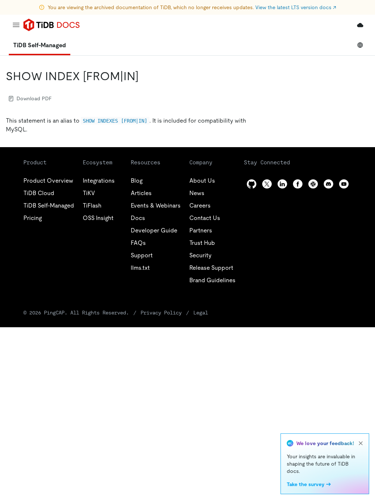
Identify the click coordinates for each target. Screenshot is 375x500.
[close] (361, 443)
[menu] (16, 25)
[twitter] (267, 183)
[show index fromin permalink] (144, 76)
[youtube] (344, 183)
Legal (200, 313)
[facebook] (297, 183)
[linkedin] (282, 183)
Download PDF (34, 98)
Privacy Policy (161, 313)
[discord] (328, 183)
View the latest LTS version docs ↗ (295, 7)
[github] (251, 183)
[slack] (313, 183)
